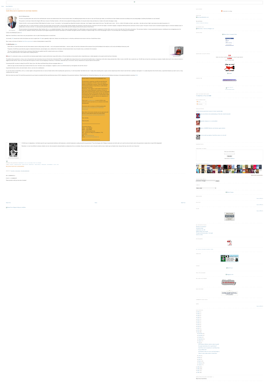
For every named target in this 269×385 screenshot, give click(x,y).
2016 (198, 321)
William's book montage (202, 163)
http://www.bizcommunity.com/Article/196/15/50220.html (93, 115)
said (62, 63)
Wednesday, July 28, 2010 (24, 162)
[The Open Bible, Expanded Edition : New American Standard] (225, 168)
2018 (198, 317)
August (199, 340)
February (200, 362)
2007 (198, 370)
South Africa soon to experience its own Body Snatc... (209, 347)
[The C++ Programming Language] (233, 168)
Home (2, 6)
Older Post (183, 202)
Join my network (228, 44)
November (200, 335)
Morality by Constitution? (201, 226)
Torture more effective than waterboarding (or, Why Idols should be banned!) (215, 114)
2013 (198, 326)
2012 (198, 328)
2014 (198, 324)
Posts (199, 101)
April (199, 359)
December (200, 333)
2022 (198, 311)
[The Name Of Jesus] (260, 171)
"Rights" (12, 164)
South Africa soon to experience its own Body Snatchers (21, 11)
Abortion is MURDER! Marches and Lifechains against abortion (212, 128)
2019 (198, 315)
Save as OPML (259, 198)
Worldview (230, 42)
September (200, 339)
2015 (198, 322)
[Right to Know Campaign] (229, 71)
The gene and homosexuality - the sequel (204, 233)
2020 (198, 313)
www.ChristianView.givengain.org (92, 136)
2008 (198, 368)
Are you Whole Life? (202, 349)
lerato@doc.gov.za (91, 100)
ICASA (136, 75)
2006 (198, 372)
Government (50, 164)
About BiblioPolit (9, 6)
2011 (198, 330)
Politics (227, 42)
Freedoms (44, 164)
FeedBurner (232, 158)
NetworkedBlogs (228, 38)
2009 (198, 367)
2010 (198, 331)
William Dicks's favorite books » (257, 175)
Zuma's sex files (199, 234)
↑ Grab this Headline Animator (229, 89)
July (199, 342)
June (199, 355)
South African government (27, 41)
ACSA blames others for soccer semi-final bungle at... (209, 351)
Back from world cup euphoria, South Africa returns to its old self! (213, 135)
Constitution (25, 164)
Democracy (31, 164)
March (199, 361)
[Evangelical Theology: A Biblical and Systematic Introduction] (203, 173)
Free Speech (38, 164)
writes (16, 44)
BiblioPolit (227, 40)
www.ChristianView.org (89, 135)
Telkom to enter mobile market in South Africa (207, 353)
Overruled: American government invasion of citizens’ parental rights (209, 111)
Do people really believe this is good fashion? (207, 346)
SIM (40, 38)
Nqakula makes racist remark (202, 231)
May (199, 357)
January (200, 364)
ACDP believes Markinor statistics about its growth (208, 344)
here (21, 32)
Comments (200, 104)
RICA (13, 38)
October (200, 337)
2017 (198, 319)
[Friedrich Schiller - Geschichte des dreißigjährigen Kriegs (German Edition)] (200, 168)
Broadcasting (18, 164)
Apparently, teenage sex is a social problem (208, 121)
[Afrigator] (229, 73)
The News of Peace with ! (203, 95)
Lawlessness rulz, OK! (200, 229)
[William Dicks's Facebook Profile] (229, 34)
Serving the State (199, 228)
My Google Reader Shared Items (204, 249)
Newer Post (8, 202)
